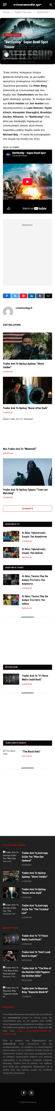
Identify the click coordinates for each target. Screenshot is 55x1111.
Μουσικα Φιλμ (11, 667)
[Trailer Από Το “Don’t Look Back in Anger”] (11, 955)
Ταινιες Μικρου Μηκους (15, 743)
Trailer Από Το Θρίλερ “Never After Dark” (25, 408)
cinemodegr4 (20, 54)
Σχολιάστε (27, 508)
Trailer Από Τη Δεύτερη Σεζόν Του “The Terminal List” (35, 909)
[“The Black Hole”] (11, 754)
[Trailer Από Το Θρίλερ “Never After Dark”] (27, 390)
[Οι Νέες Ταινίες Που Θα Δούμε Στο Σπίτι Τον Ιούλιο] (11, 599)
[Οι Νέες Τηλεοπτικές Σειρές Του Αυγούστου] (11, 536)
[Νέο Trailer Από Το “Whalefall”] (27, 431)
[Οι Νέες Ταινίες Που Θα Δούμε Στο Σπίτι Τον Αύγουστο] (11, 579)
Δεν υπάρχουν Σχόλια (16, 58)
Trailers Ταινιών (12, 35)
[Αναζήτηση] (50, 4)
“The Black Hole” (31, 751)
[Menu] (5, 4)
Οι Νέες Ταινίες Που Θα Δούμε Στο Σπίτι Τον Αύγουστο (35, 580)
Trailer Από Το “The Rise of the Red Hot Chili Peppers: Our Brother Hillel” (36, 972)
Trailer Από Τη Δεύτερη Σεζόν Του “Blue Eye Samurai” (35, 856)
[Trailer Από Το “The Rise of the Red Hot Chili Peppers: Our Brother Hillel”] (11, 971)
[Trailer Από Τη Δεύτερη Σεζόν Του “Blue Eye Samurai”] (11, 856)
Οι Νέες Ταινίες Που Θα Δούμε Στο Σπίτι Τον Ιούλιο (35, 600)
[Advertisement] (27, 254)
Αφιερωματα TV (12, 524)
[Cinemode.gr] (27, 5)
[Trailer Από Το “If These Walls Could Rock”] (11, 679)
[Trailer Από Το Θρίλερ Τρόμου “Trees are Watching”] (27, 472)
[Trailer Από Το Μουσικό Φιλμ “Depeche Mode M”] (11, 991)
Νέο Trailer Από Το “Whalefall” (19, 448)
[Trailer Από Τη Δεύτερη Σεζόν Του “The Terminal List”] (11, 908)
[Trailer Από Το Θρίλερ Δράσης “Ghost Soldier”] (27, 346)
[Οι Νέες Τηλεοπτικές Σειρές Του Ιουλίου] (11, 552)
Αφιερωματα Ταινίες (14, 567)
